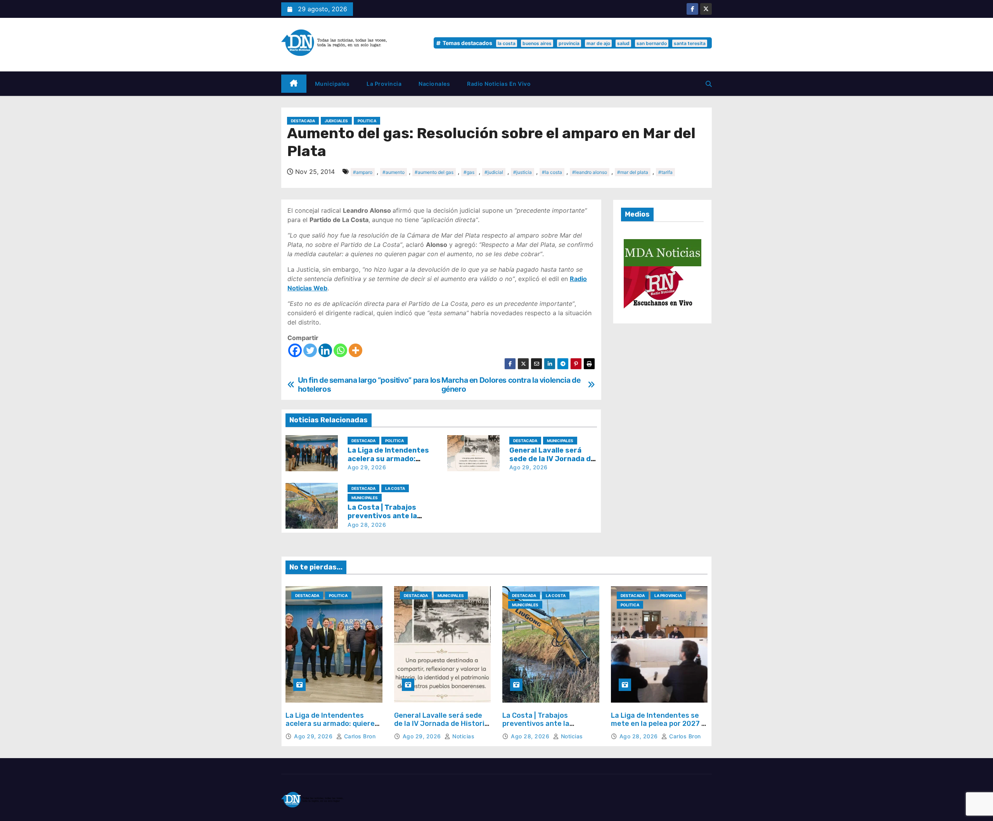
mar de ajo (598, 43)
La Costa (395, 488)
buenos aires (537, 43)
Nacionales (434, 83)
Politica (367, 120)
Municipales (332, 83)
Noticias (462, 736)
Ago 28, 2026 (367, 524)
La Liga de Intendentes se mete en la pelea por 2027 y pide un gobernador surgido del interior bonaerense (658, 728)
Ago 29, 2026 (367, 467)
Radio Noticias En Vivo (499, 83)
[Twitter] (310, 350)
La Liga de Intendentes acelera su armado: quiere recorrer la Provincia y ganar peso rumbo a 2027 (330, 728)
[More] (355, 350)
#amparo (362, 172)
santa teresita (690, 43)
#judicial (493, 172)
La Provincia (384, 83)
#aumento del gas (434, 172)
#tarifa (665, 172)
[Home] (293, 84)
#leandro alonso (589, 172)
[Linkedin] (325, 350)
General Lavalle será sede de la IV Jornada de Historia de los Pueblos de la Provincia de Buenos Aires (441, 728)
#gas (469, 172)
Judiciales (336, 120)
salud (623, 43)
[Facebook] (295, 350)
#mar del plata (632, 172)
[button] (709, 84)
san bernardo (652, 43)
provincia (569, 43)
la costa (507, 43)
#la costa (552, 172)
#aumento (393, 172)
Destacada (303, 120)
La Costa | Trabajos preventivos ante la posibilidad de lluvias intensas (537, 728)
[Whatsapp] (340, 350)
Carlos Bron (358, 736)
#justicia (522, 172)
